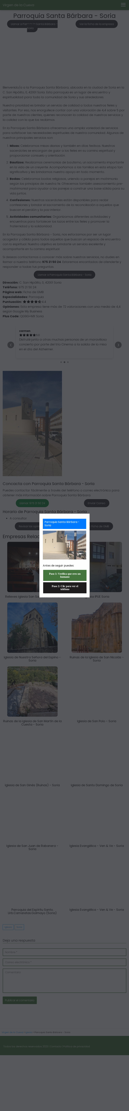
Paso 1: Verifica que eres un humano (65, 575)
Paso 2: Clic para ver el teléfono (65, 588)
